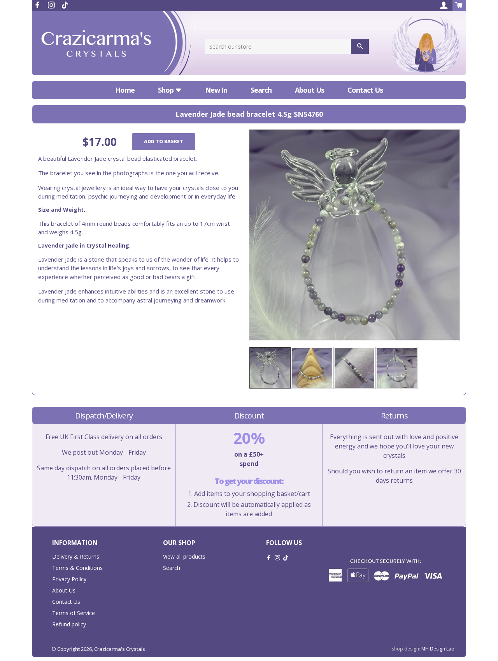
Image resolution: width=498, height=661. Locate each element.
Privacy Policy (69, 579)
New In (216, 90)
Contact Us (365, 90)
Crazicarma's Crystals (119, 648)
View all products (184, 556)
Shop (166, 90)
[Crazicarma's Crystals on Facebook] (38, 5)
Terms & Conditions (77, 567)
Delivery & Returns (75, 556)
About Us (309, 90)
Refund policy (69, 624)
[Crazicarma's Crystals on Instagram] (52, 5)
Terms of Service (73, 613)
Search (261, 90)
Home (125, 90)
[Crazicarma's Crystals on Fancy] (65, 5)
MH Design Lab (437, 648)
